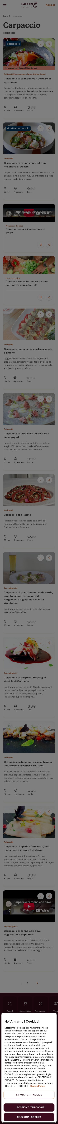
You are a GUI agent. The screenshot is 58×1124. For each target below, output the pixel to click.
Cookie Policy (37, 1086)
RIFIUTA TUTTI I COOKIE (29, 1094)
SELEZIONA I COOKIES (29, 1117)
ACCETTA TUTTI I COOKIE (30, 1107)
